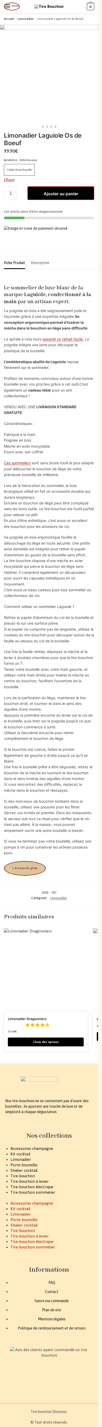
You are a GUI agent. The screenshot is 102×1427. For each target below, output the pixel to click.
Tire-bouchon (22, 1176)
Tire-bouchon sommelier (32, 1192)
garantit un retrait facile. (63, 339)
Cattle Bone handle (19, 170)
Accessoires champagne (31, 1148)
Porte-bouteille (23, 1165)
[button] (38, 1025)
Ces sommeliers (17, 463)
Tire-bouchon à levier (29, 1181)
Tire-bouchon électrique (31, 1187)
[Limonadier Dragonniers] (46, 970)
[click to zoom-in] (49, 74)
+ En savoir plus (24, 868)
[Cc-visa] (10, 1383)
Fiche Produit (14, 263)
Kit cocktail (20, 1154)
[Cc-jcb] (50, 1383)
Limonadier (25, 19)
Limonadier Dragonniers (27, 1019)
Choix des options (46, 1042)
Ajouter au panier (61, 193)
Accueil (9, 19)
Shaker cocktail (24, 1170)
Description (40, 263)
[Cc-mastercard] (23, 1383)
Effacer (9, 180)
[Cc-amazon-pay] (36, 1383)
